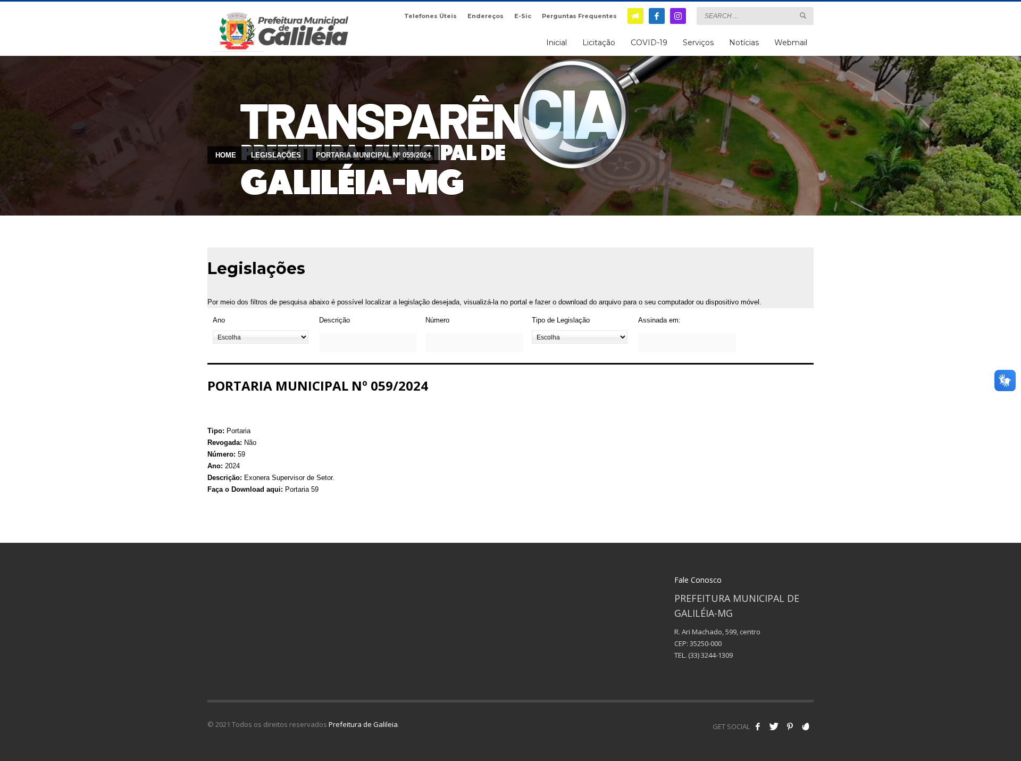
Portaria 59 (302, 489)
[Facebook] (657, 16)
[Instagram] (678, 16)
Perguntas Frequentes (579, 16)
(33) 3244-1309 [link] (710, 655)
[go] (803, 15)
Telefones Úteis (430, 16)
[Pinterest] (790, 726)
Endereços (485, 16)
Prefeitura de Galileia (363, 724)
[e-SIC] (635, 16)
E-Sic (522, 16)
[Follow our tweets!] (774, 726)
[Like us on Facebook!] (758, 726)
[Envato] (806, 726)
